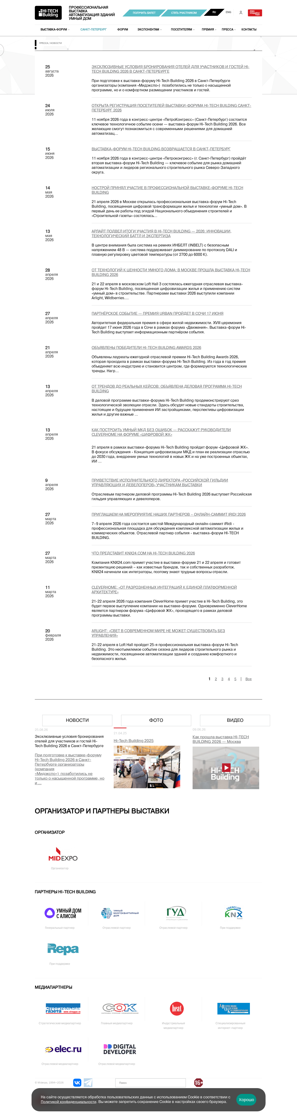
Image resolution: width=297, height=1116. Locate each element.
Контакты (249, 30)
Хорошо (246, 1099)
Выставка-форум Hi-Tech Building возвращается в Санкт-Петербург (161, 149)
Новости (77, 721)
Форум (122, 30)
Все (248, 679)
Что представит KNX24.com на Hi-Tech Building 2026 (143, 553)
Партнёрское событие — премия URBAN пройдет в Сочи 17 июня (157, 313)
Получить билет (144, 13)
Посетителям (181, 30)
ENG (228, 12)
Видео (235, 721)
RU (214, 12)
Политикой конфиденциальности (68, 1102)
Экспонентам (148, 30)
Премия (208, 30)
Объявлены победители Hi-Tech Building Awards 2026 (146, 348)
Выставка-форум (54, 30)
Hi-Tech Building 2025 (134, 741)
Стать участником (184, 13)
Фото (156, 721)
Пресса (227, 30)
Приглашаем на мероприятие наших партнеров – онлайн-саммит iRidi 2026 (169, 514)
